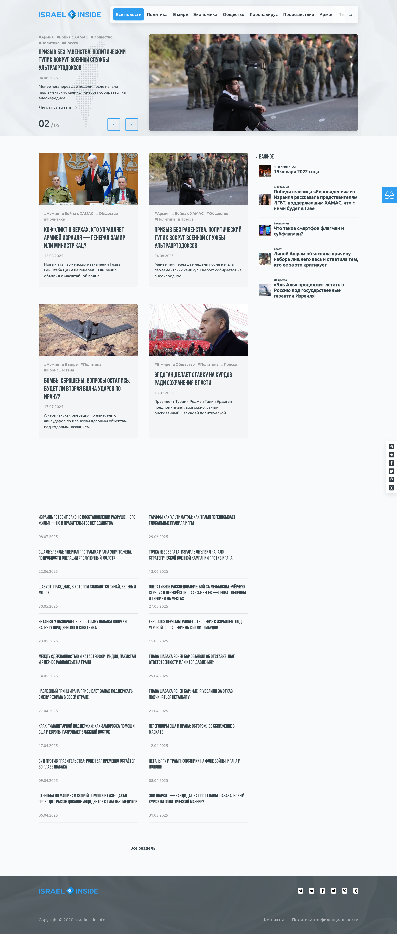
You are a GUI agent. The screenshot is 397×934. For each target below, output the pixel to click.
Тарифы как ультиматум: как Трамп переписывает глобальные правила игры (192, 520)
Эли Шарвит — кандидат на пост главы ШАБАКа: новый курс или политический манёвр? (196, 799)
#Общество (101, 37)
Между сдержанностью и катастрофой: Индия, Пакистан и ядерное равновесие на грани (87, 659)
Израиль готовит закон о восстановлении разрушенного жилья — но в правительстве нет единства (87, 520)
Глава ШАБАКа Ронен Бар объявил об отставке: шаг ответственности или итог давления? (192, 659)
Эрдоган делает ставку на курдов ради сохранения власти (193, 379)
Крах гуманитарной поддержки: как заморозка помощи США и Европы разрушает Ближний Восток (87, 729)
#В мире (70, 364)
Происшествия (298, 14)
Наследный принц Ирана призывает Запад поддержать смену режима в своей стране (86, 694)
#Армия (46, 37)
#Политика (49, 43)
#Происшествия (59, 370)
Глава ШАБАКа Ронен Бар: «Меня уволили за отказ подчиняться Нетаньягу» (191, 694)
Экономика (205, 14)
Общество (233, 14)
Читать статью (56, 107)
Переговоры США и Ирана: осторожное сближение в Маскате (192, 729)
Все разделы (143, 847)
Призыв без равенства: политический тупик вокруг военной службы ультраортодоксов (82, 60)
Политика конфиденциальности (325, 919)
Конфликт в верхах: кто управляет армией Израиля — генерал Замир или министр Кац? (84, 238)
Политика (157, 14)
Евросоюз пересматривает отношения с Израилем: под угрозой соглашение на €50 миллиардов (195, 624)
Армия (327, 14)
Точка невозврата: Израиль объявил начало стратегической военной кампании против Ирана (190, 555)
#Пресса (70, 43)
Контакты (274, 919)
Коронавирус (264, 14)
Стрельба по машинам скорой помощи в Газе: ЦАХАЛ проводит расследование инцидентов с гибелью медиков (88, 799)
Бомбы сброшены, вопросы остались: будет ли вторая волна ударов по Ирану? (87, 389)
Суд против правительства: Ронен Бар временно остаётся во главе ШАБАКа (87, 764)
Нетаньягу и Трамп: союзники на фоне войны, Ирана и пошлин (194, 764)
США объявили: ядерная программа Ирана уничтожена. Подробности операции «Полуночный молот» (85, 555)
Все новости (128, 14)
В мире (180, 14)
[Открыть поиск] (350, 14)
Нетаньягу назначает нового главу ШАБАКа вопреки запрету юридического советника (83, 624)
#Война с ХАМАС (72, 37)
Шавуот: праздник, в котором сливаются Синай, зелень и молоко (87, 590)
